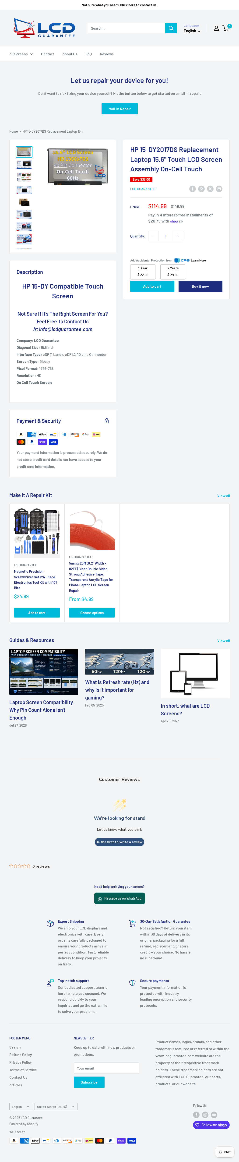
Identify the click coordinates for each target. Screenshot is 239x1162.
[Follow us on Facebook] (196, 1115)
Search (15, 1047)
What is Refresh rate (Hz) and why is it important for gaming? (117, 689)
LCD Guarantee (142, 189)
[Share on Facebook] (192, 188)
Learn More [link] (198, 260)
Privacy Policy (20, 1062)
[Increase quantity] (178, 236)
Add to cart (152, 286)
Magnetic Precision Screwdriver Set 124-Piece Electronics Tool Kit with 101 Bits (35, 579)
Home (13, 131)
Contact (47, 54)
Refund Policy (20, 1054)
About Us (69, 54)
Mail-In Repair (120, 108)
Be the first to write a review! (119, 842)
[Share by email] (219, 188)
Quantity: (137, 236)
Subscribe (89, 1082)
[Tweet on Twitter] (210, 188)
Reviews (107, 54)
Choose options (92, 613)
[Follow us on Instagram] (205, 1115)
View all (224, 495)
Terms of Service (23, 1069)
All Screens (18, 54)
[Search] (171, 28)
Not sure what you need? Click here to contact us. (119, 5)
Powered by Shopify (23, 1124)
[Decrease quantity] (153, 236)
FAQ (88, 54)
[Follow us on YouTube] (214, 1115)
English (17, 1107)
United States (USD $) (52, 1107)
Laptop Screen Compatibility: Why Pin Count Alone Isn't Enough (42, 710)
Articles (15, 1085)
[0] (226, 28)
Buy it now (200, 286)
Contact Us (18, 1077)
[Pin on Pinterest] (201, 188)
